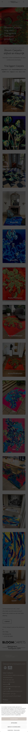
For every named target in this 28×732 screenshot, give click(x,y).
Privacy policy (17, 730)
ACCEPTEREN (14, 719)
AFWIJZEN (14, 723)
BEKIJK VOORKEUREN (14, 727)
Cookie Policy (10, 730)
